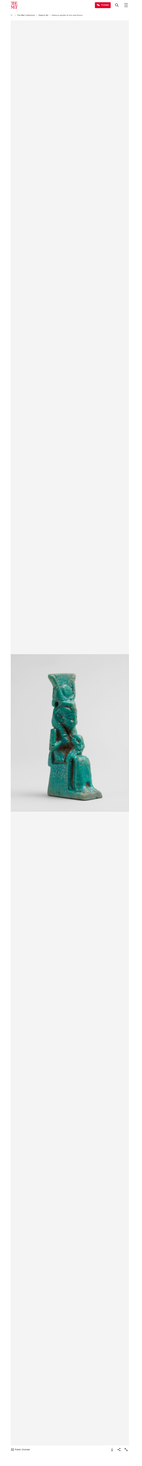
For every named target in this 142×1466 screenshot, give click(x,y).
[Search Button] (117, 5)
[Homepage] (14, 5)
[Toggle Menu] (126, 5)
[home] (12, 15)
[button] (70, 732)
